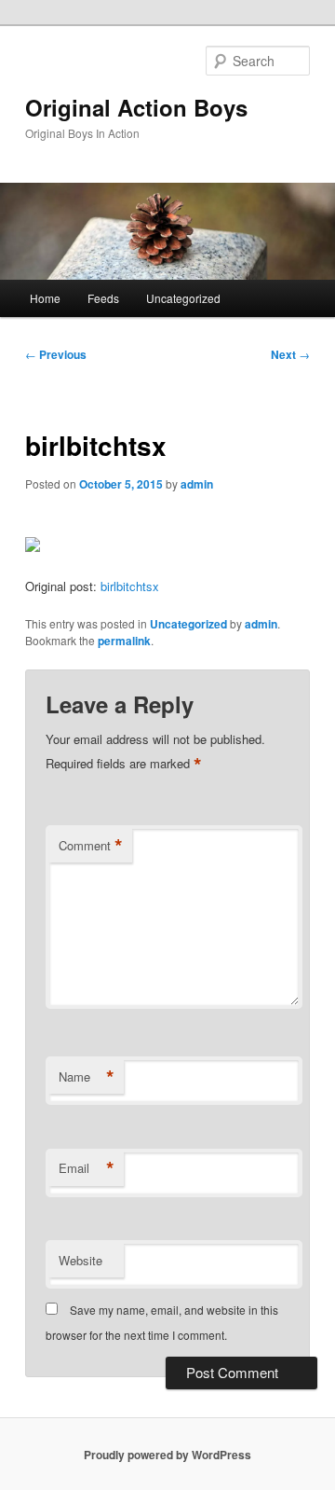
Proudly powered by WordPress (167, 1454)
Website (80, 1260)
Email (86, 1168)
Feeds (103, 298)
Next (290, 354)
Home (45, 298)
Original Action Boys (136, 107)
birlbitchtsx (129, 586)
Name (86, 1077)
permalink (124, 640)
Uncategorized (183, 298)
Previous (56, 354)
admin (197, 484)
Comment (91, 846)
